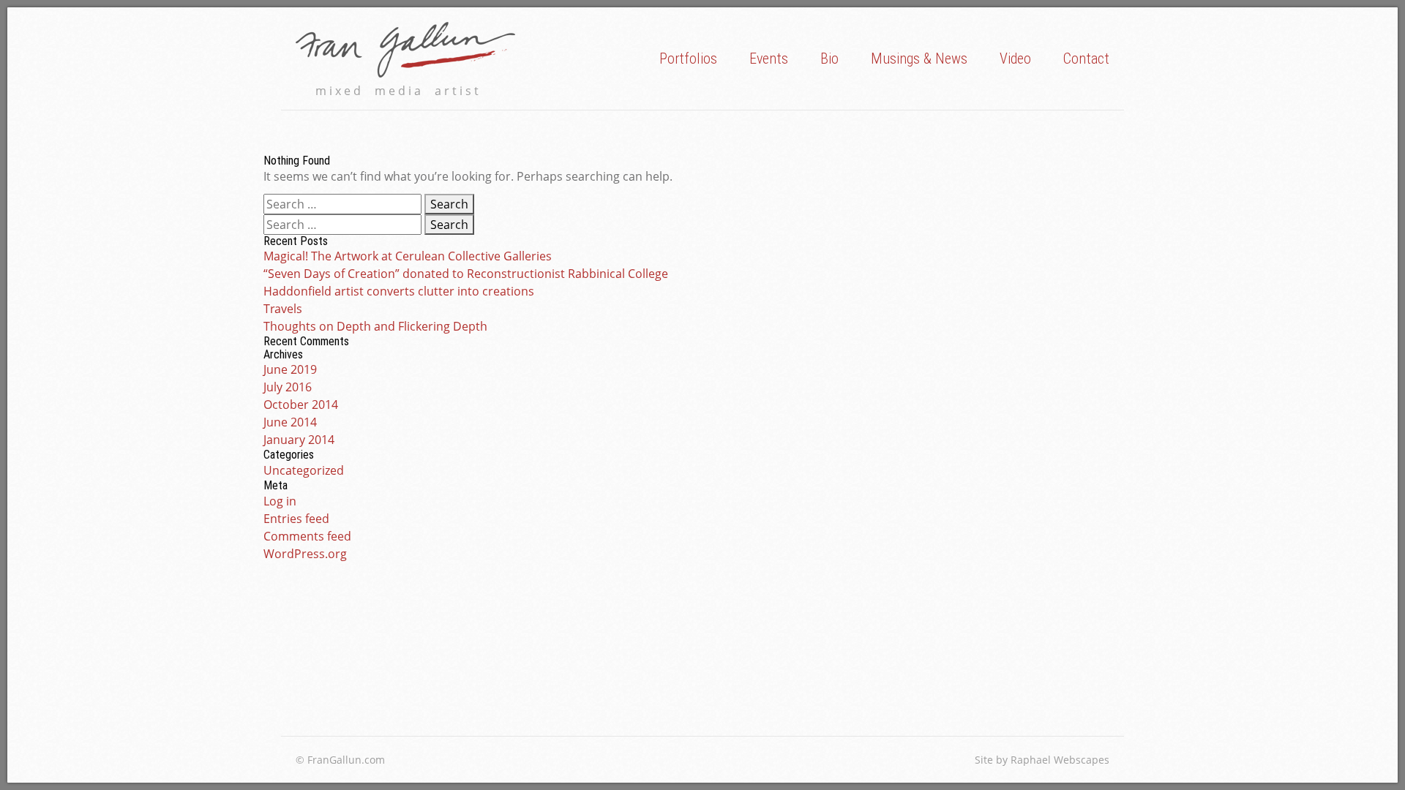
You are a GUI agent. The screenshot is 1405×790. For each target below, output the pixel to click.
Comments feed (307, 536)
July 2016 (287, 387)
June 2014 (290, 422)
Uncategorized (303, 470)
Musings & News (919, 58)
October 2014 (300, 404)
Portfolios (688, 58)
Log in (279, 501)
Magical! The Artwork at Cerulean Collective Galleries (407, 256)
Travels (282, 309)
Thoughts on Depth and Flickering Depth (375, 326)
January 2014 (298, 440)
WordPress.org (305, 554)
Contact (1086, 58)
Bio (829, 58)
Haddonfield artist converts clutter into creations (398, 291)
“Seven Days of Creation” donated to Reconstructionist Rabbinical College (465, 274)
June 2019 (290, 369)
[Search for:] (343, 204)
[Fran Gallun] (405, 50)
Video (1015, 58)
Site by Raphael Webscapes (1042, 760)
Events (768, 58)
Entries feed (296, 519)
